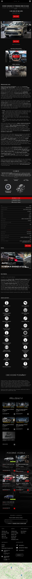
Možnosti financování (5, 237)
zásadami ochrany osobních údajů (19, 523)
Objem (2, 213)
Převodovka (3, 220)
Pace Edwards (23, 531)
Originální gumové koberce (8, 440)
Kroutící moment (16, 179)
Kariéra (3, 546)
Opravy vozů (13, 534)
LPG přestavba (3, 218)
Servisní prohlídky (14, 532)
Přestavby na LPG (14, 539)
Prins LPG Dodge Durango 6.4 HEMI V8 (8, 425)
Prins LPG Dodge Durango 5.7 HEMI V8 (8, 410)
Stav (1, 205)
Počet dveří (3, 228)
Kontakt (3, 544)
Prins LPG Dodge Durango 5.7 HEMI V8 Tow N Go (21, 410)
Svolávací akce (14, 531)
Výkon (6, 179)
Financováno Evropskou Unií (7, 548)
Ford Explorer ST (6, 483)
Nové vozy (4, 534)
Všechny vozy (4, 531)
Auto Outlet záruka (4, 241)
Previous (2, 30)
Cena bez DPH (3, 231)
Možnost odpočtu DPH (5, 235)
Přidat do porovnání (16, 19)
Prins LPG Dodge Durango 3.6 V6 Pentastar (21, 425)
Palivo (2, 216)
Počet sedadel (3, 226)
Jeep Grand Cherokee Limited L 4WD (22, 484)
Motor (2, 211)
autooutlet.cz (21, 545)
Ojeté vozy (4, 536)
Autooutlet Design (5, 532)
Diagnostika (13, 537)
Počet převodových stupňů (6, 222)
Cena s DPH (3, 233)
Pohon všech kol (4, 224)
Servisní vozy (13, 536)
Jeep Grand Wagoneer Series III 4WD (22, 465)
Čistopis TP (3, 239)
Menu (30, 1)
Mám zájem (16, 16)
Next (30, 30)
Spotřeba (26, 179)
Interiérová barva (4, 209)
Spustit (17, 56)
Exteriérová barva (4, 207)
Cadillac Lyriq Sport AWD (8, 464)
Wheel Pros (23, 532)
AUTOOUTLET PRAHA (23, 547)
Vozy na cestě (4, 537)
